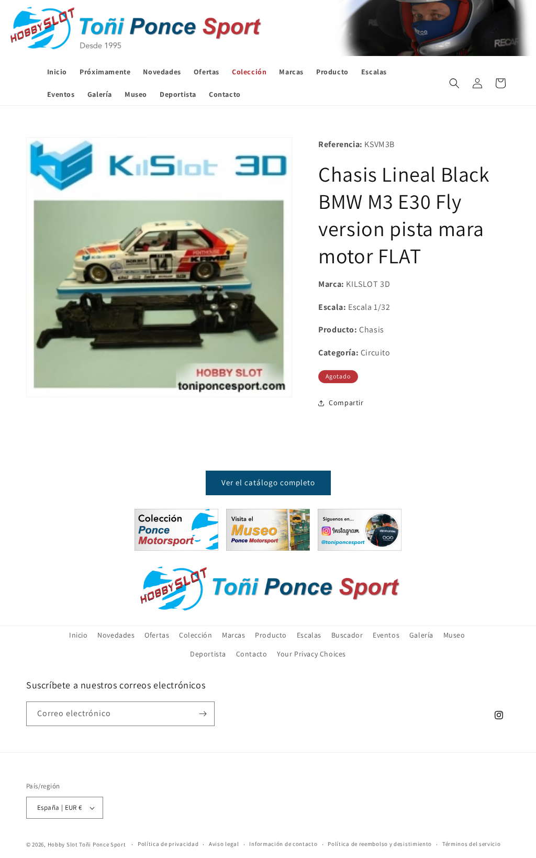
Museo (454, 635)
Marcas (233, 635)
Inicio (78, 635)
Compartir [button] (346, 402)
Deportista (208, 654)
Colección (195, 635)
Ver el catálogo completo (268, 482)
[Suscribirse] (202, 713)
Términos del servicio (471, 844)
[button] (454, 83)
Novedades (116, 635)
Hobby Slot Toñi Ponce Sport (87, 844)
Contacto (251, 654)
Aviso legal (224, 844)
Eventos (386, 635)
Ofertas (156, 635)
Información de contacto (283, 844)
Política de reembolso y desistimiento (380, 844)
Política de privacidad (168, 844)
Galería (421, 635)
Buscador (347, 635)
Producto (271, 635)
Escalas (309, 635)
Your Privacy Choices (311, 654)
